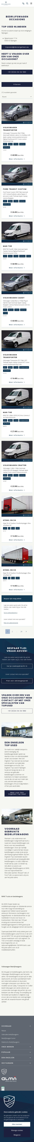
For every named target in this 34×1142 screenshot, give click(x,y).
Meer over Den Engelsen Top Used (17, 793)
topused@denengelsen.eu (17, 47)
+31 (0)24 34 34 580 (17, 72)
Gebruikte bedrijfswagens (10, 1034)
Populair (6, 1052)
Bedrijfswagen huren (8, 1038)
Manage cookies (17, 1130)
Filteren (17, 84)
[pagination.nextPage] (26, 631)
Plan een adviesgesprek (11, 623)
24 (21, 631)
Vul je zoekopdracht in (10, 613)
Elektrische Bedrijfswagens (10, 1042)
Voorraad (6, 1026)
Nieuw (4, 1031)
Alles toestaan (17, 1124)
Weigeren (17, 1135)
